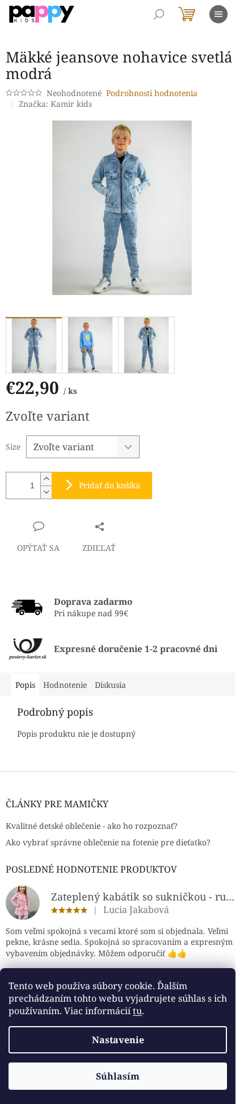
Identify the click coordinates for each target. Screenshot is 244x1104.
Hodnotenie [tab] (65, 684)
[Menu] (218, 14)
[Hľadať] (159, 14)
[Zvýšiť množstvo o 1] (46, 478)
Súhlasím (118, 1076)
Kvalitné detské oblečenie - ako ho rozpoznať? (92, 825)
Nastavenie (118, 1040)
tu (137, 1011)
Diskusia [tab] (110, 684)
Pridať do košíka (109, 485)
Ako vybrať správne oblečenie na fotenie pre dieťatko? (108, 842)
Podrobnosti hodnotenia (151, 93)
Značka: (55, 103)
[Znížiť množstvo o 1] (46, 492)
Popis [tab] (25, 684)
